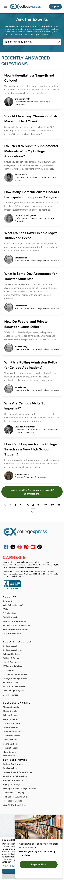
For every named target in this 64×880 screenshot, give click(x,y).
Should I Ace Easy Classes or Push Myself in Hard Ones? (30, 119)
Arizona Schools (10, 715)
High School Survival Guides (16, 797)
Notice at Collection (34, 565)
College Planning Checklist (15, 678)
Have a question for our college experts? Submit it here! (32, 492)
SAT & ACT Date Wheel (14, 686)
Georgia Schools (10, 744)
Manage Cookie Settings (29, 567)
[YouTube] (33, 548)
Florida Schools (10, 739)
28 (58, 505)
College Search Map (12, 650)
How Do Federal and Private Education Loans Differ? (26, 324)
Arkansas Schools (11, 719)
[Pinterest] (26, 548)
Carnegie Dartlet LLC (25, 562)
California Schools (11, 723)
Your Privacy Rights (51, 565)
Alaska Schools (10, 711)
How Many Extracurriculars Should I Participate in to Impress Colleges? (31, 194)
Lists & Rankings (11, 662)
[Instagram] (19, 548)
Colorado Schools (11, 727)
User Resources (10, 695)
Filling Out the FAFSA (13, 780)
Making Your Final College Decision (19, 788)
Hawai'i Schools (10, 748)
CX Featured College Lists (15, 666)
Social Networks (10, 617)
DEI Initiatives (9, 613)
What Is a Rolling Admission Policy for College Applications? (30, 365)
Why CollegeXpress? (13, 605)
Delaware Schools (11, 735)
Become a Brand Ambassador (16, 625)
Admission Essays (11, 768)
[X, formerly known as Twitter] (13, 548)
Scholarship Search (12, 654)
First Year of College (12, 801)
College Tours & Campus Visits (17, 772)
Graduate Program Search (15, 674)
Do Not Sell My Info (10, 567)
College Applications (13, 764)
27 (52, 505)
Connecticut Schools (13, 731)
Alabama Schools (11, 707)
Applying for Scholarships (15, 776)
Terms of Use (8, 565)
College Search (10, 646)
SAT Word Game (10, 682)
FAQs (5, 609)
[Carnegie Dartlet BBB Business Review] (12, 589)
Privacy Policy (20, 565)
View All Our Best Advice (14, 805)
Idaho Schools (9, 752)
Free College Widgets (13, 690)
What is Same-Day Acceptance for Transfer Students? (30, 276)
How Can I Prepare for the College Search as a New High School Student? (30, 449)
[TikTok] (39, 548)
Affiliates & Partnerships (14, 621)
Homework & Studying (13, 792)
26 (45, 505)
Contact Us (8, 601)
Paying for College (11, 784)
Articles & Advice (11, 658)
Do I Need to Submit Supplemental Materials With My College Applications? (31, 150)
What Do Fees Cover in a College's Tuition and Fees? (30, 235)
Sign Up (55, 6)
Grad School (8, 670)
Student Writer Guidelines (15, 629)
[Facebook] (6, 548)
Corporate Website (12, 633)
